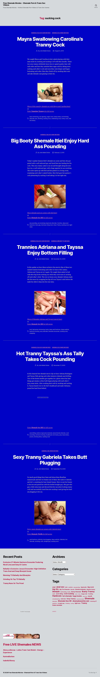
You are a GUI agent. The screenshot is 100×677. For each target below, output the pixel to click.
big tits (55, 589)
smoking (37, 541)
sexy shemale (44, 331)
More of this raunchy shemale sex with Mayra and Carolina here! (48, 106)
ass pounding (33, 223)
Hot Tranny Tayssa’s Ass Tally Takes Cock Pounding (50, 356)
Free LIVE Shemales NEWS (22, 644)
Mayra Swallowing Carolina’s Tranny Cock (50, 42)
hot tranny (56, 435)
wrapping (32, 333)
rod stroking (64, 116)
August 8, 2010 (59, 51)
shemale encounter (53, 331)
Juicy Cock (85, 596)
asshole (70, 587)
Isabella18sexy (9, 661)
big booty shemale (51, 223)
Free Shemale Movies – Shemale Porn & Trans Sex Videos (28, 672)
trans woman (57, 605)
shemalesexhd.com (80, 601)
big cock (91, 587)
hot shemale (67, 596)
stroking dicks (38, 436)
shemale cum (33, 118)
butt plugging (47, 539)
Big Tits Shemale (65, 589)
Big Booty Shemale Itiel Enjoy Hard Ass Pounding (50, 143)
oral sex (63, 599)
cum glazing (42, 116)
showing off (93, 601)
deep (79, 594)
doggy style (84, 594)
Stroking (40, 118)
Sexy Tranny (57, 225)
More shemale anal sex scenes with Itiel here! (42, 213)
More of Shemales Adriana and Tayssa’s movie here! (44, 319)
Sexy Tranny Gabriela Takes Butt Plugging (50, 460)
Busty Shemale (76, 592)
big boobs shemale (46, 433)
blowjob (56, 591)
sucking (72, 603)
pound (31, 436)
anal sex (60, 587)
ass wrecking (41, 223)
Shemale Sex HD (65, 601)
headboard (49, 435)
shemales (54, 601)
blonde (72, 589)
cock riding (59, 594)
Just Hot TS (54, 611)
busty (47, 329)
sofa (42, 541)
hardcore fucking (34, 331)
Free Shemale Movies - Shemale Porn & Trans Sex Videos (24, 4)
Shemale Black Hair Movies (40, 33)
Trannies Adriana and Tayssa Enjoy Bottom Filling (50, 250)
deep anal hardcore (54, 329)
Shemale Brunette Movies (60, 241)
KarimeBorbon (8, 656)
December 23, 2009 (59, 259)
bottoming (35, 116)
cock (53, 594)
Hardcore (57, 596)
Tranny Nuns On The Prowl (13, 583)
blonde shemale (80, 589)
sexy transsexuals (80, 599)
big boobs (35, 329)
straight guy (47, 541)
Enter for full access (40, 111)
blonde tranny (91, 589)
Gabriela (62, 539)
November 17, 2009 (59, 365)
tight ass (77, 603)
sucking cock (47, 118)
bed (31, 116)
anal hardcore (33, 539)
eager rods (50, 116)
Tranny (84, 603)
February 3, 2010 (59, 152)
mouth (90, 596)
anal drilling (33, 433)
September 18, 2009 (59, 469)
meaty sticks (57, 116)
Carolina (59, 223)
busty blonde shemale (59, 433)
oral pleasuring (56, 599)
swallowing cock (56, 118)
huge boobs (77, 596)
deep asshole (65, 329)
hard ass (43, 225)
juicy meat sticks (64, 435)
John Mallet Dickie (45, 51)
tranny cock (64, 118)
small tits (54, 603)
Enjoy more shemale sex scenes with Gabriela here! (44, 529)
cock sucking (69, 594)
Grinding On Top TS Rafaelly (14, 579)
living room (50, 225)
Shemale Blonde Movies (60, 33)
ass (66, 587)
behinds (40, 539)
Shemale (89, 598)
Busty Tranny (88, 591)
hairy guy (38, 225)
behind (39, 433)
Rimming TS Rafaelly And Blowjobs (16, 575)
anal (53, 587)
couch (76, 594)
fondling (90, 594)
